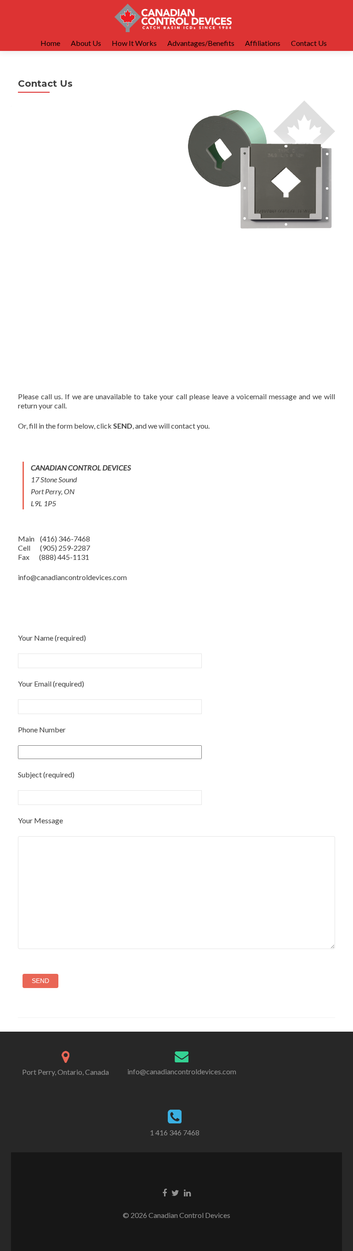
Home (50, 43)
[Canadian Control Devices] (173, 17)
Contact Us (309, 43)
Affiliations (262, 43)
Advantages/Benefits (200, 43)
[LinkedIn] (187, 1192)
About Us (86, 43)
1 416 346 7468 (174, 1132)
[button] (260, 171)
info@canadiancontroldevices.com (181, 1071)
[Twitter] (175, 1192)
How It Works (134, 43)
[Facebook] (164, 1192)
